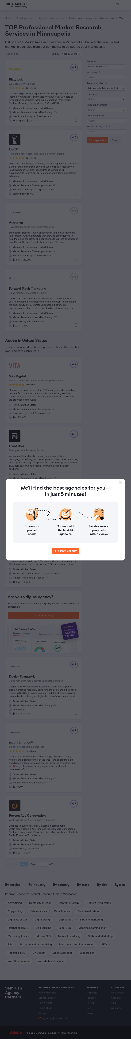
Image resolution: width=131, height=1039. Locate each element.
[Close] (121, 482)
